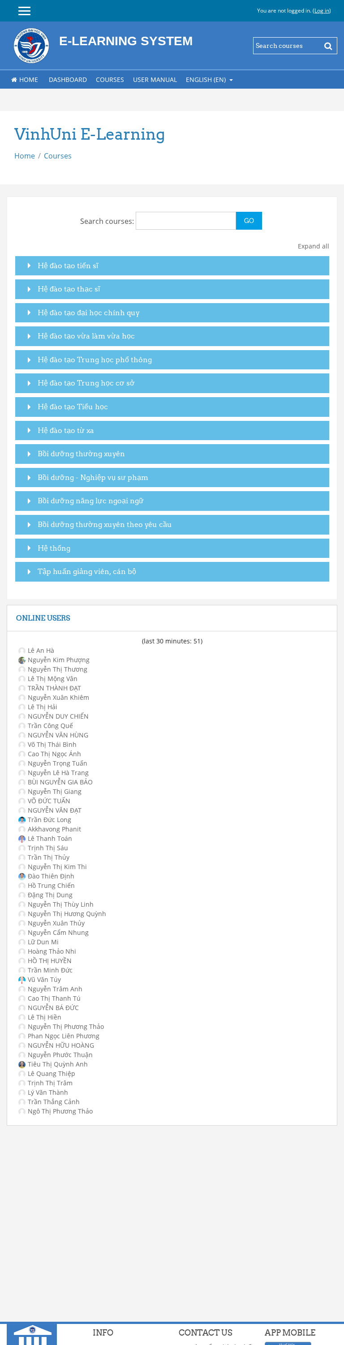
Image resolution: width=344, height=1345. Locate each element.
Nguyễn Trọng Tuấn (57, 763)
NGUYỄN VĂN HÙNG (58, 735)
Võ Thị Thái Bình (52, 744)
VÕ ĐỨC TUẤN (49, 801)
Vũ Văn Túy (44, 979)
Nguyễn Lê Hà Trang (58, 772)
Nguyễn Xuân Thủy (56, 923)
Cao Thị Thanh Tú (54, 998)
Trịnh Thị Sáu (48, 848)
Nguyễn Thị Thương (57, 669)
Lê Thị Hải (42, 706)
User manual (155, 79)
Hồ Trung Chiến (51, 885)
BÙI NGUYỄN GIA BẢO (60, 782)
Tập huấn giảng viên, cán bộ (87, 571)
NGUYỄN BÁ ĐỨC (53, 1007)
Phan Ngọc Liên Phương (63, 1036)
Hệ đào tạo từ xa (66, 430)
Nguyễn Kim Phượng (59, 659)
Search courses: (108, 221)
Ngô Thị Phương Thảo (60, 1111)
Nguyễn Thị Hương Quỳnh (67, 913)
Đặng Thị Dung (50, 895)
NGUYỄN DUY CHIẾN (58, 716)
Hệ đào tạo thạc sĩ (69, 288)
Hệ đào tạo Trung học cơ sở (86, 382)
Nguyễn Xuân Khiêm (58, 697)
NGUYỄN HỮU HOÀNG (61, 1045)
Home (28, 79)
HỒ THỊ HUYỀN (50, 960)
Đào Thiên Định (51, 876)
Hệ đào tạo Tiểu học (73, 406)
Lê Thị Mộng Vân (52, 678)
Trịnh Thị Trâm (50, 1083)
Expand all (313, 246)
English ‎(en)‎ (207, 79)
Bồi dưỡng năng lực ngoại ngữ (91, 500)
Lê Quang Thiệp (51, 1073)
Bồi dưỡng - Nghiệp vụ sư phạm (93, 477)
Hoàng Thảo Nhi (52, 951)
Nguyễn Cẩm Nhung (58, 932)
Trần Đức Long (49, 819)
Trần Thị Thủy (48, 857)
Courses (110, 79)
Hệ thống (54, 548)
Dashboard (68, 79)
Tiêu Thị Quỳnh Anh (58, 1064)
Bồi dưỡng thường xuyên (81, 453)
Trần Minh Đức (50, 970)
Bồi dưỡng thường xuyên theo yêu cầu (105, 524)
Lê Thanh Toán (50, 838)
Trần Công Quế (50, 725)
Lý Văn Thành (48, 1092)
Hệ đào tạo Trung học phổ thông (95, 359)
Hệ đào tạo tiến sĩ (68, 265)
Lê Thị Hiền (44, 1017)
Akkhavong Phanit (54, 829)
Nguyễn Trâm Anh (55, 989)
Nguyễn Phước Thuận (60, 1054)
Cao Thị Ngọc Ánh (54, 754)
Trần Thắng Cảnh (54, 1101)
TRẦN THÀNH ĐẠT (54, 688)
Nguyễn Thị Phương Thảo (66, 1026)
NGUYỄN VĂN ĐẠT (55, 810)
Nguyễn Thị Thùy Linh (61, 904)
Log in (321, 10)
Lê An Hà (41, 650)
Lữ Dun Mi (43, 942)
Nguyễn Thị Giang (55, 791)
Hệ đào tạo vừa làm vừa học (86, 335)
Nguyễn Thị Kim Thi (57, 866)
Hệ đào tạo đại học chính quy (89, 312)
